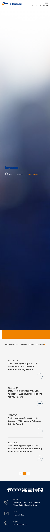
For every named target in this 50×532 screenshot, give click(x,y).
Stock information (27, 344)
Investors (20, 174)
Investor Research (11, 344)
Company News (32, 174)
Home (11, 174)
